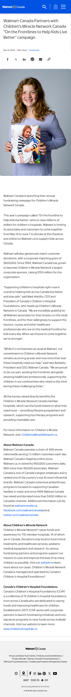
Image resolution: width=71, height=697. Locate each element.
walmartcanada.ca (26, 505)
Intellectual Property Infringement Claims (48, 661)
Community (34, 50)
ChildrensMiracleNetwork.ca (39, 435)
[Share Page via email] (41, 59)
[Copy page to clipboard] (49, 59)
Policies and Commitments (49, 655)
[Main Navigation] (64, 7)
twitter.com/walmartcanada (20, 515)
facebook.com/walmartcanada (22, 510)
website (46, 562)
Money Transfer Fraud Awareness (43, 658)
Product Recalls (19, 658)
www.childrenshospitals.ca (20, 629)
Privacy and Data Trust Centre (22, 655)
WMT (26, 680)
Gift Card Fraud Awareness (16, 661)
